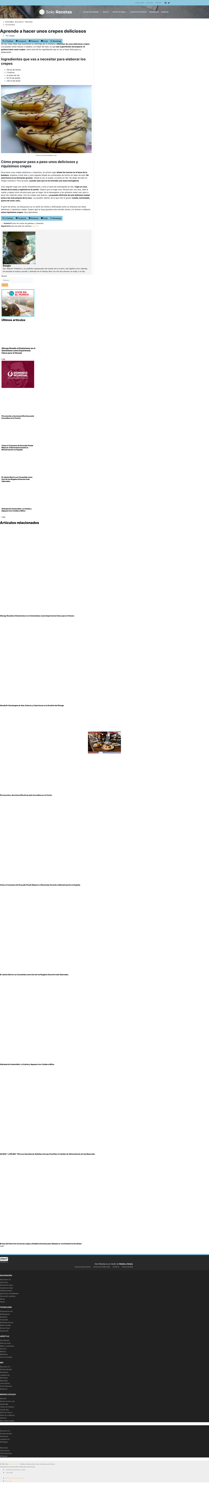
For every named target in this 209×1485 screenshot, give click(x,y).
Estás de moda (5, 1343)
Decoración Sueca (6, 1285)
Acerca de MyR (127, 1267)
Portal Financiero (6, 1386)
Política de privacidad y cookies (16, 1470)
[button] (100, 11)
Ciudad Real (4, 1410)
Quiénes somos (139, 2)
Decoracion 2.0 (5, 1279)
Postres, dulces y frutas (18, 22)
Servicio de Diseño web (101, 1267)
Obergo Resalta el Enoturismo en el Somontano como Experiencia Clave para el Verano (18, 350)
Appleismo (3, 1317)
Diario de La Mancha (7, 1415)
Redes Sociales (5, 1325)
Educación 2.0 (5, 1367)
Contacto (158, 2)
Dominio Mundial (6, 1369)
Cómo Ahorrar (5, 1383)
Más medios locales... (7, 1421)
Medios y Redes (126, 1264)
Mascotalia (4, 1381)
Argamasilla (4, 1404)
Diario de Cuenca (6, 1412)
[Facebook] (166, 3)
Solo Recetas (4, 1340)
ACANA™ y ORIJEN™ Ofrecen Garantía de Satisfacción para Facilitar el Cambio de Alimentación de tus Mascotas (47, 1154)
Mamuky (3, 1351)
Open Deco (4, 1282)
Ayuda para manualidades (9, 1293)
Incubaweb (4, 1320)
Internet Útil (4, 1331)
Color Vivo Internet (14, 1464)
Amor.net (3, 1349)
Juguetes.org (4, 1375)
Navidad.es (4, 1372)
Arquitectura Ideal (6, 1288)
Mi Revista (3, 1389)
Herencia (3, 1418)
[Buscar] (5, 285)
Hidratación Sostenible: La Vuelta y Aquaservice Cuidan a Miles (17, 510)
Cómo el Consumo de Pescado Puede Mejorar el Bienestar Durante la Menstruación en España (17, 447)
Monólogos (4, 1378)
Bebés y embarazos (7, 1346)
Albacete (3, 1398)
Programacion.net (6, 1311)
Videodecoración (6, 1291)
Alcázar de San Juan (7, 1401)
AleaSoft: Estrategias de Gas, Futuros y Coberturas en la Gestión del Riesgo (32, 705)
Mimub (2, 1299)
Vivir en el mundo (6, 1357)
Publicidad (150, 2)
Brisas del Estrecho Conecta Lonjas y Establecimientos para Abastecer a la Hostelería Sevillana (41, 1244)
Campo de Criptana (7, 1407)
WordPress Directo (6, 1322)
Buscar (4, 276)
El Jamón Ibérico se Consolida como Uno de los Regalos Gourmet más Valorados (17, 479)
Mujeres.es (4, 1354)
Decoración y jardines (7, 1296)
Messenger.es (5, 1314)
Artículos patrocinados (83, 1267)
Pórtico (2, 1302)
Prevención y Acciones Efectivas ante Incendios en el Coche (18, 417)
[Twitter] (169, 3)
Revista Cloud (5, 1328)
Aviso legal (9, 1472)
